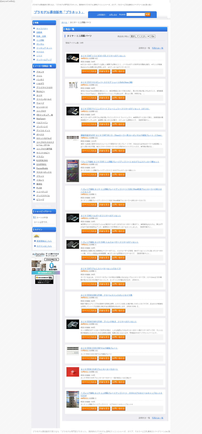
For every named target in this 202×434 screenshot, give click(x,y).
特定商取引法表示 (43, 206)
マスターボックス (44, 172)
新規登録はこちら (44, 241)
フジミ (39, 76)
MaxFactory (41, 119)
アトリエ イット (43, 130)
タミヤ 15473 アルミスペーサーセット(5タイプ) (101, 269)
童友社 (39, 184)
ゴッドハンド (42, 126)
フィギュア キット (44, 48)
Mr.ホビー (40, 91)
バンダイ (40, 80)
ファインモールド (44, 99)
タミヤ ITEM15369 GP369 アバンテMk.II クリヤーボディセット (109, 322)
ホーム (64, 22)
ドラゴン (40, 156)
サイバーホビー (43, 153)
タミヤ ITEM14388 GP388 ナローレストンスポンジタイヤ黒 (106, 296)
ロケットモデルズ (44, 138)
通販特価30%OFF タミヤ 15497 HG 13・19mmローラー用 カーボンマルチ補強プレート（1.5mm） (122, 135)
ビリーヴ (40, 199)
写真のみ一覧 (157, 48)
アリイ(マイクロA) (44, 87)
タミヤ (39, 95)
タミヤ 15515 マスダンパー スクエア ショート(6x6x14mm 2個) (107, 82)
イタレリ (40, 180)
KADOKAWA (42, 160)
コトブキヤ (41, 111)
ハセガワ (40, 83)
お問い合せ (113, 14)
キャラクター (42, 28)
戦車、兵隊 (41, 36)
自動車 (39, 32)
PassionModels (42, 168)
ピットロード (42, 107)
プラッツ (40, 176)
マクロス (40, 52)
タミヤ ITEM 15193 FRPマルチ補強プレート (99, 349)
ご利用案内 (101, 14)
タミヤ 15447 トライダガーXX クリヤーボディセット (103, 56)
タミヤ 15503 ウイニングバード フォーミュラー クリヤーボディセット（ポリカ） (115, 109)
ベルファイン (42, 123)
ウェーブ (40, 103)
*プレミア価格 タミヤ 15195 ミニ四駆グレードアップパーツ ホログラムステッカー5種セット (120, 162)
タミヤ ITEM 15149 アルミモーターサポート (99, 370)
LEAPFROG (41, 164)
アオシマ (40, 72)
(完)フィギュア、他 (44, 115)
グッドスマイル (43, 196)
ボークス (40, 134)
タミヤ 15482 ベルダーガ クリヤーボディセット (101, 217)
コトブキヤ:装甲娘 (44, 149)
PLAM (39, 188)
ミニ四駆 (40, 40)
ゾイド (39, 56)
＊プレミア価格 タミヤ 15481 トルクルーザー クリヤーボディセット (109, 243)
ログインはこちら (44, 246)
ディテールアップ (44, 60)
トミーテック (42, 192)
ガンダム (40, 44)
